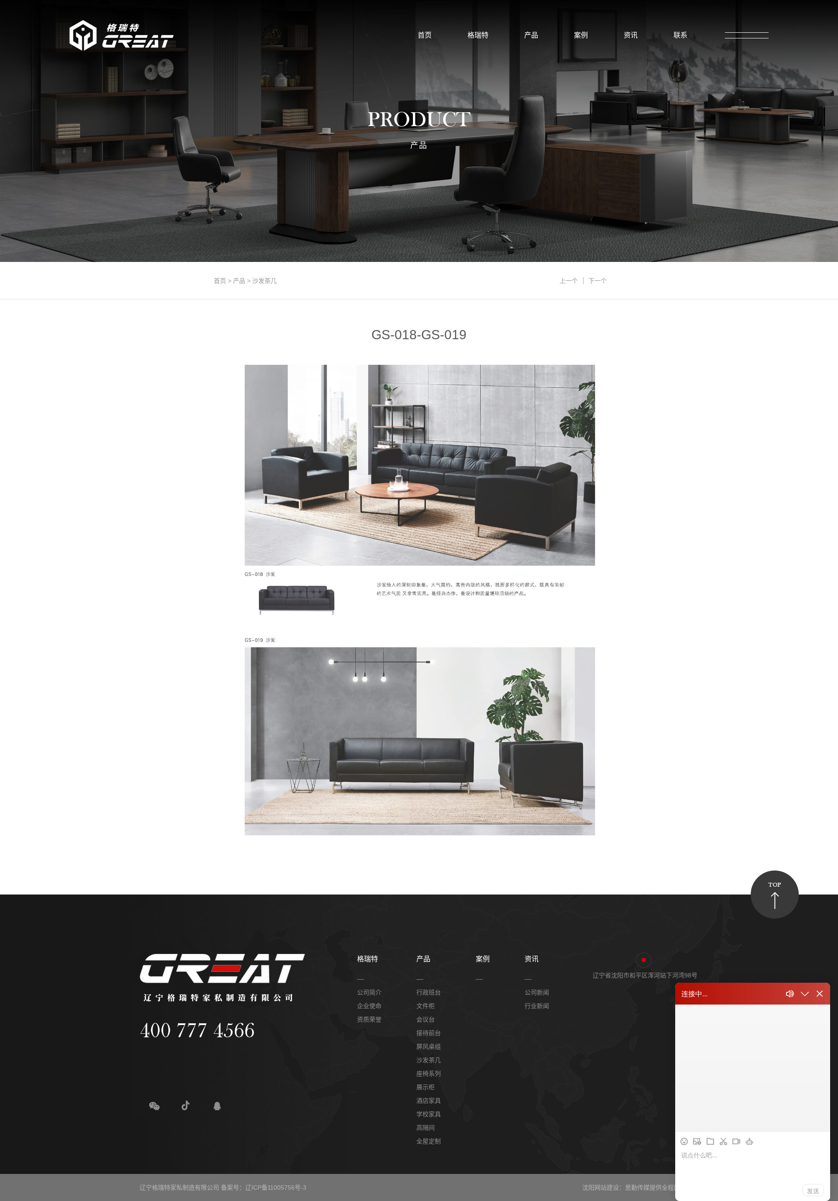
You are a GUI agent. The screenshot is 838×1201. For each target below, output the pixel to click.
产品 (528, 35)
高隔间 (425, 1127)
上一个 (569, 280)
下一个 (597, 280)
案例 (578, 35)
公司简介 (369, 992)
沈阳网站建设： (603, 1187)
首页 (422, 35)
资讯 (628, 35)
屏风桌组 (428, 1046)
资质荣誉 (369, 1019)
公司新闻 (537, 992)
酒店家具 (428, 1100)
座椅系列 (428, 1073)
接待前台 (428, 1032)
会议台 (425, 1019)
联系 (677, 35)
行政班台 (428, 992)
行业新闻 (537, 1005)
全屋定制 (428, 1141)
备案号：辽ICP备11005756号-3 (263, 1187)
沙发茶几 (264, 280)
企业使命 (369, 1005)
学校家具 (428, 1114)
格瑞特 (475, 35)
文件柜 (425, 1005)
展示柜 (425, 1087)
